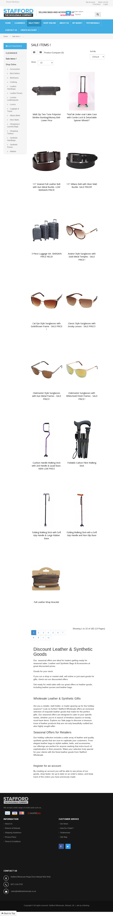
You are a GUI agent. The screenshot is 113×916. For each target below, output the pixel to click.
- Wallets (12, 151)
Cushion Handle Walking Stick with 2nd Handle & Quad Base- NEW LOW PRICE (47, 465)
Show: (33, 62)
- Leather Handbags (11, 87)
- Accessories (14, 69)
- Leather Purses (15, 93)
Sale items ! (16, 36)
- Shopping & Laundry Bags (13, 125)
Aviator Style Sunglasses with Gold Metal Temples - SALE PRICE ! (82, 256)
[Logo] (16, 800)
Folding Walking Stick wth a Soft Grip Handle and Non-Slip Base (82, 534)
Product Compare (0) (54, 52)
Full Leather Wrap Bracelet (46, 602)
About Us (8, 824)
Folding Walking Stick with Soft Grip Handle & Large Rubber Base (47, 535)
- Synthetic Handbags (12, 139)
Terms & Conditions (13, 841)
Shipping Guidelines (13, 833)
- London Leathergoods (12, 98)
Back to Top (9, 913)
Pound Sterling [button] (12, 2)
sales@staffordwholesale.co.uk (23, 891)
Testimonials (65, 833)
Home (6, 36)
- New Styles (14, 120)
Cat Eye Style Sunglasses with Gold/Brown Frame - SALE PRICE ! (47, 326)
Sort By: (93, 51)
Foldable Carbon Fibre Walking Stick (82, 464)
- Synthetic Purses (12, 146)
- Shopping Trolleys (12, 132)
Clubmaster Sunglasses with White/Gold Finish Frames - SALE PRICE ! (82, 396)
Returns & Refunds (12, 828)
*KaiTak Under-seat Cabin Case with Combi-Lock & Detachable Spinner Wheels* (82, 117)
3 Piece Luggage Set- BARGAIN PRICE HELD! (47, 255)
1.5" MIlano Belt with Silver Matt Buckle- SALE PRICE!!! (82, 185)
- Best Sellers (14, 73)
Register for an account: (47, 765)
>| (48, 637)
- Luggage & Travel (13, 110)
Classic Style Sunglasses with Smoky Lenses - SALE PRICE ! (82, 325)
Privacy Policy (10, 837)
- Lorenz (12, 104)
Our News (64, 824)
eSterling (85, 905)
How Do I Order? (67, 828)
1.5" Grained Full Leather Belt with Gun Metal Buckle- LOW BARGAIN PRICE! (47, 187)
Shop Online (11, 64)
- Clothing (13, 82)
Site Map (63, 837)
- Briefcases (14, 78)
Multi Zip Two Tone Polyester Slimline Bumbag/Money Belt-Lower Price (47, 117)
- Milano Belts (14, 116)
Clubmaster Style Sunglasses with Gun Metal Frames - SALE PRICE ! (47, 396)
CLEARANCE (11, 53)
